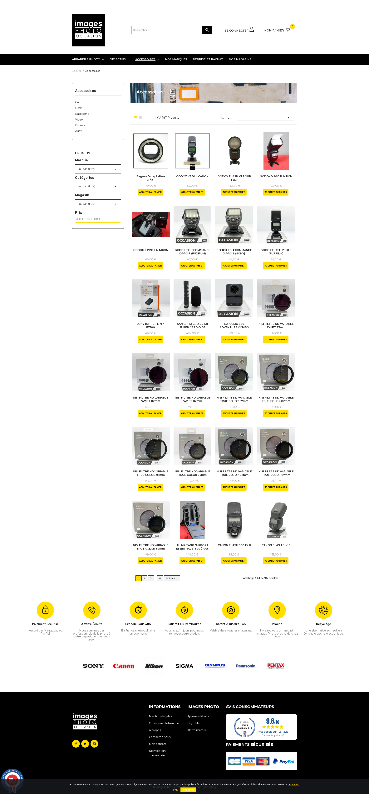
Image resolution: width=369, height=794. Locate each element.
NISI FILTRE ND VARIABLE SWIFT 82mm (150, 399)
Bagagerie (82, 114)
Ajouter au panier (150, 192)
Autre (79, 131)
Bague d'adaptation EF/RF (150, 178)
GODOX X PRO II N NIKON (150, 250)
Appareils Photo (198, 716)
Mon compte (158, 744)
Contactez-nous (159, 737)
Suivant (172, 578)
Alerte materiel (197, 730)
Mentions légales (160, 716)
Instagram (94, 744)
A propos (155, 730)
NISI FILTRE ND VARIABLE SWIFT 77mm (276, 325)
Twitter (85, 744)
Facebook (76, 744)
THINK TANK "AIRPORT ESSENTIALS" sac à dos (192, 546)
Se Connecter (237, 30)
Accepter (188, 789)
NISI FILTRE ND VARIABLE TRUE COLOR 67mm (234, 399)
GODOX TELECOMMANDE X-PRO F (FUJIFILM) (192, 251)
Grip (78, 102)
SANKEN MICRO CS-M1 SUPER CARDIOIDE (192, 325)
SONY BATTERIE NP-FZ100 (150, 325)
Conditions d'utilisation (164, 723)
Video (79, 119)
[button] (85, 666)
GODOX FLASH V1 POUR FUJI (234, 178)
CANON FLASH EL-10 (276, 545)
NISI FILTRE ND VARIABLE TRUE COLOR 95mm (150, 473)
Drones (80, 125)
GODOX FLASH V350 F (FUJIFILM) (276, 251)
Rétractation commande (157, 753)
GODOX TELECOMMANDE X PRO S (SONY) (234, 251)
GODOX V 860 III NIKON (276, 176)
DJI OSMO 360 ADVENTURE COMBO (234, 325)
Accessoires (85, 91)
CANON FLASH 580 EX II (234, 545)
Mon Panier (278, 29)
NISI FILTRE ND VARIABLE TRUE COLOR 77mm (192, 473)
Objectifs (193, 723)
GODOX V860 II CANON (192, 176)
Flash (78, 108)
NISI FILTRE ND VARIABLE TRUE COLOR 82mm (276, 399)
